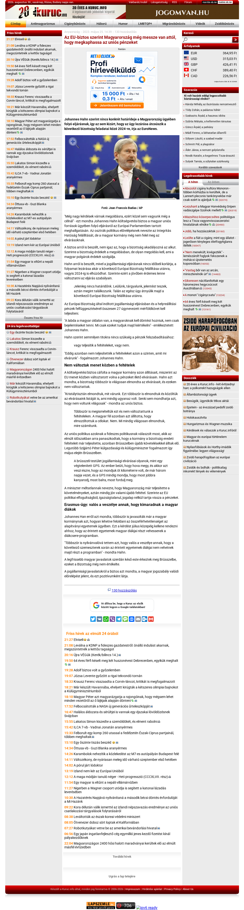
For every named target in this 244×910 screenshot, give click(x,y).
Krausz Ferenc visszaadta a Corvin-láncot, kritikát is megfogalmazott (33, 98)
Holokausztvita (197, 417)
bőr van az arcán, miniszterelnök (201, 272)
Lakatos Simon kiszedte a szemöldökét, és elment (28, 165)
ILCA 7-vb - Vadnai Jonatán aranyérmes (28, 175)
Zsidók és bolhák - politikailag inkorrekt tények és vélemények (205, 469)
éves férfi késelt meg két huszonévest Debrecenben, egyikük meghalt (207, 305)
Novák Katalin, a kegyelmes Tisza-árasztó (209, 155)
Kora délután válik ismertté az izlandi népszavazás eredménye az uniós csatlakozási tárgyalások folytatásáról (30, 305)
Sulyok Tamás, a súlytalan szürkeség (206, 161)
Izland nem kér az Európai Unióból (33, 245)
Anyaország (72, 32)
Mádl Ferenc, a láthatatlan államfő (204, 132)
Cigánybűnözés (75, 23)
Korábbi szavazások (210, 167)
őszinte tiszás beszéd (27, 332)
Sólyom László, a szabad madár (203, 138)
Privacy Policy (172, 889)
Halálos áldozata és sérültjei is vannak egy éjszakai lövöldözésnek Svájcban (31, 152)
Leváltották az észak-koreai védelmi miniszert (107, 817)
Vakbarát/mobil (138, 2)
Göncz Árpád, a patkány (198, 127)
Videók (200, 23)
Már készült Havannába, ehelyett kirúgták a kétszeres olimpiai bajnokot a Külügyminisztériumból (33, 110)
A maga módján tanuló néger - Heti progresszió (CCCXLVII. (30, 253)
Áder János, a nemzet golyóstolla (203, 150)
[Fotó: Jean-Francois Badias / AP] (122, 168)
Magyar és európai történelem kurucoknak (205, 438)
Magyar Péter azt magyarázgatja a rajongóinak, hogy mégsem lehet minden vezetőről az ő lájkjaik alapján (33, 126)
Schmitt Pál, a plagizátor (198, 144)
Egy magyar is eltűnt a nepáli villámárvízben (29, 263)
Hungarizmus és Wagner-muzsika (209, 424)
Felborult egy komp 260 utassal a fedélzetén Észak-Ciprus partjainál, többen (32, 187)
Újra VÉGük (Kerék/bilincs (30, 59)
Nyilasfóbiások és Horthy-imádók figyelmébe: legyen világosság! (207, 449)
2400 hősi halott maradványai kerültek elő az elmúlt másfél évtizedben (30, 373)
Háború (102, 23)
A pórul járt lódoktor (23, 238)
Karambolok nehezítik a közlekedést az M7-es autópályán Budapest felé (28, 218)
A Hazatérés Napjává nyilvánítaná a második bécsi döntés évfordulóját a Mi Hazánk (33, 289)
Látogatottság (159, 2)
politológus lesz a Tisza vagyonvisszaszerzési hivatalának (209, 220)
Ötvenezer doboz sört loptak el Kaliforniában (106, 822)
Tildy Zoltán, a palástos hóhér (201, 110)
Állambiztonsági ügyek (202, 394)
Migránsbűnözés (174, 23)
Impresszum (132, 889)
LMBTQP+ (145, 23)
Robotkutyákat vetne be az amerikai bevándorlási (115, 828)
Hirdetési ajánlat (152, 889)
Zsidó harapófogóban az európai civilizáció (206, 459)
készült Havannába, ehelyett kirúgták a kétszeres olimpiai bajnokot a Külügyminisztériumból (33, 387)
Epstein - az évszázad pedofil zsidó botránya (208, 409)
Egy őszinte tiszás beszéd (28, 197)
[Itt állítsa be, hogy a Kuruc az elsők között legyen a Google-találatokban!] (122, 611)
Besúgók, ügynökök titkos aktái (208, 401)
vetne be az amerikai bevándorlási (32, 399)
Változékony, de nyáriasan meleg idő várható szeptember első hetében (32, 230)
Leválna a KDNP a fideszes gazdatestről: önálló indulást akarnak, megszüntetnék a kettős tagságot (31, 49)
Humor (123, 23)
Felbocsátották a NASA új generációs (27, 140)
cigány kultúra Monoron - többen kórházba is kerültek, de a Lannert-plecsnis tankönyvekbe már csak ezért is (207, 194)
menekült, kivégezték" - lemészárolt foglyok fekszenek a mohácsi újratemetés (205, 257)
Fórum (188, 2)
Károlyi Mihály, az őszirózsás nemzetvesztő (209, 104)
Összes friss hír (33, 317)
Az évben (213, 182)
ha (204, 231)
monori (205, 295)
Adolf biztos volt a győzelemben (31, 80)
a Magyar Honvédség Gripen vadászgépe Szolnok (210, 208)
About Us (188, 889)
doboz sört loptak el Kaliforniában (28, 361)
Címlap (15, 23)
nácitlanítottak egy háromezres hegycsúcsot (203, 284)
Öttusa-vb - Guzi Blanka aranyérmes (26, 206)
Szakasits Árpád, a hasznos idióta (204, 115)
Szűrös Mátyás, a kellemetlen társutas (207, 121)
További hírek (122, 856)
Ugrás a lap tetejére (122, 876)
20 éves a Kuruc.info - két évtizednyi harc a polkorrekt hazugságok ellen (209, 386)
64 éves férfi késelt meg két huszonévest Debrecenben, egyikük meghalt (30, 69)
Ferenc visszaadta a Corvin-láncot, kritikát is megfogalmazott (31, 351)
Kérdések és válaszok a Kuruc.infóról (211, 430)
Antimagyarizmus (43, 23)
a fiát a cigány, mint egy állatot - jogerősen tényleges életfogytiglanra (209, 241)
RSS (174, 2)
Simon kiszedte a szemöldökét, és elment (27, 340)
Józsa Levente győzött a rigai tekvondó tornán (30, 88)
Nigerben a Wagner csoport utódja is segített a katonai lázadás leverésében (33, 275)
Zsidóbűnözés (224, 23)
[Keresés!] (235, 39)
